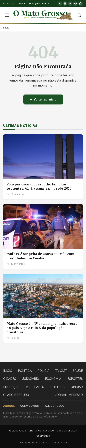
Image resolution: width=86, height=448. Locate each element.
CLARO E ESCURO (16, 395)
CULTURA (57, 387)
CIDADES (9, 379)
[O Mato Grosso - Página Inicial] (42, 15)
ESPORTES (75, 379)
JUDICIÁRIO (30, 379)
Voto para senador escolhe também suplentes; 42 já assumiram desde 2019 (38, 186)
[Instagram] (65, 3)
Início (6, 27)
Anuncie (9, 405)
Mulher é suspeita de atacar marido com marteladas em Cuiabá (40, 256)
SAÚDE (78, 371)
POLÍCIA (43, 371)
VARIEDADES (35, 387)
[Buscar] (79, 15)
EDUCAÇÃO (11, 387)
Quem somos (29, 405)
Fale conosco (54, 405)
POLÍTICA (25, 371)
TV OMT (61, 371)
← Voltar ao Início (43, 99)
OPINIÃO (77, 387)
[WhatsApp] (80, 3)
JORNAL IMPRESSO (69, 395)
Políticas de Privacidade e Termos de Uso (43, 442)
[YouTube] (75, 3)
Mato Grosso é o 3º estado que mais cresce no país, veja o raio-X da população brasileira (42, 328)
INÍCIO (7, 371)
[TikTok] (70, 3)
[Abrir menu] (6, 15)
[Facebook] (60, 3)
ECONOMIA (53, 379)
